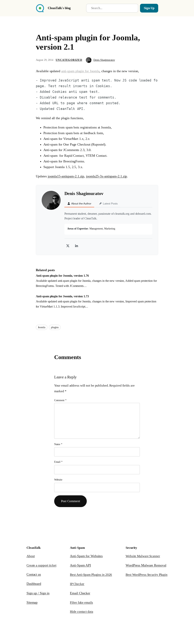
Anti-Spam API (80, 565)
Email (58, 461)
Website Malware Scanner (143, 556)
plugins (55, 327)
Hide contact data (81, 611)
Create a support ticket (41, 565)
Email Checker (80, 593)
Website (58, 479)
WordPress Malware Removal (146, 565)
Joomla (41, 327)
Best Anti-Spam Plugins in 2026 (91, 574)
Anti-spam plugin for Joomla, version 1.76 (62, 275)
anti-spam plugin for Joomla (80, 71)
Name (58, 444)
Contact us (34, 574)
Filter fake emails (81, 602)
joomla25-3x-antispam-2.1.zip (106, 176)
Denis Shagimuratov (104, 60)
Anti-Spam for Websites (86, 556)
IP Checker (77, 584)
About (31, 556)
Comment (60, 400)
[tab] (79, 203)
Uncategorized (69, 60)
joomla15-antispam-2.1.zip (66, 176)
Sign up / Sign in (38, 593)
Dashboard (34, 584)
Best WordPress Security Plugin (146, 574)
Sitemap (32, 602)
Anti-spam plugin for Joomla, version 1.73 (62, 296)
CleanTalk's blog (59, 8)
